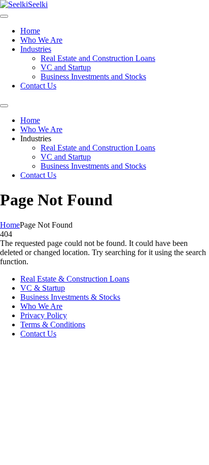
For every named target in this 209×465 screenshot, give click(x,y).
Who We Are (41, 40)
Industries (35, 49)
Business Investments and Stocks (93, 76)
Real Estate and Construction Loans (98, 58)
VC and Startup (66, 67)
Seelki (38, 4)
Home (30, 30)
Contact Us (38, 85)
